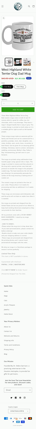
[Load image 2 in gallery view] (18, 62)
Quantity (4, 99)
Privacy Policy (9, 349)
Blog (5, 354)
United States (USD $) (17, 411)
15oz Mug (20, 87)
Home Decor (8, 314)
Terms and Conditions (12, 345)
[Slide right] (34, 62)
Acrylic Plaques (9, 305)
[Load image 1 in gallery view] (9, 62)
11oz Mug (7, 87)
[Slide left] (2, 62)
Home (6, 291)
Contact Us (8, 331)
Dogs (6, 296)
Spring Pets (19, 425)
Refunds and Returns (11, 336)
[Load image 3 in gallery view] (27, 62)
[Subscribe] (30, 390)
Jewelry (6, 309)
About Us (7, 327)
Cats (5, 300)
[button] (2, 6)
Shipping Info (9, 340)
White (6, 95)
